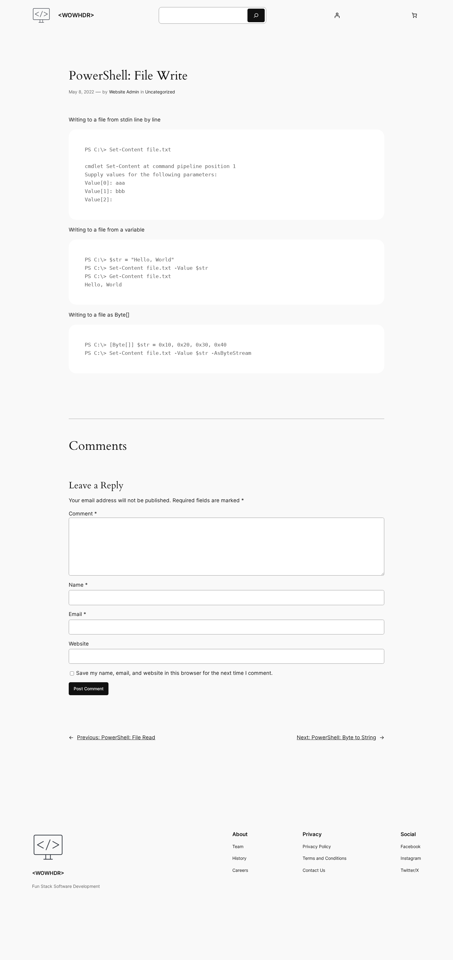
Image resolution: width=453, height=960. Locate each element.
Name (78, 585)
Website (79, 644)
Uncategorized (160, 91)
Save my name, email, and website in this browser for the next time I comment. (174, 673)
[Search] (256, 15)
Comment (83, 514)
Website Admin (124, 91)
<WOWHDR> (76, 15)
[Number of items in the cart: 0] (414, 15)
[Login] (337, 15)
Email (77, 614)
